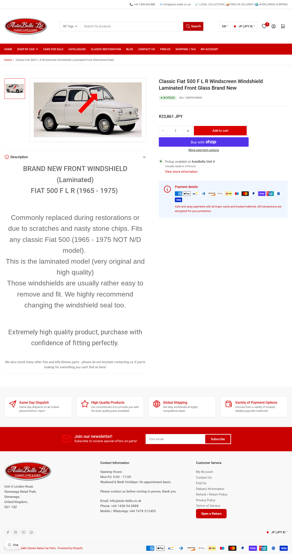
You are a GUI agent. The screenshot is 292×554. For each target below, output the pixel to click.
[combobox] (142, 26)
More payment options (204, 150)
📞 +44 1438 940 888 (142, 4)
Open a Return (211, 514)
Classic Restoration (106, 49)
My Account (209, 49)
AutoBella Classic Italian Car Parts (35, 548)
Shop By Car (25, 49)
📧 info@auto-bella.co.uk (175, 4)
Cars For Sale (53, 49)
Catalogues (77, 49)
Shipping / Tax (185, 49)
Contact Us (146, 49)
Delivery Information (210, 489)
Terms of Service (208, 506)
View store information (181, 172)
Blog (129, 49)
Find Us (165, 49)
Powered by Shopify (70, 548)
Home (8, 49)
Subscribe (218, 439)
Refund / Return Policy (211, 494)
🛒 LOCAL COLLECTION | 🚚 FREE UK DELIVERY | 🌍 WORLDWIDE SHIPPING (241, 4)
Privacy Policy (205, 500)
